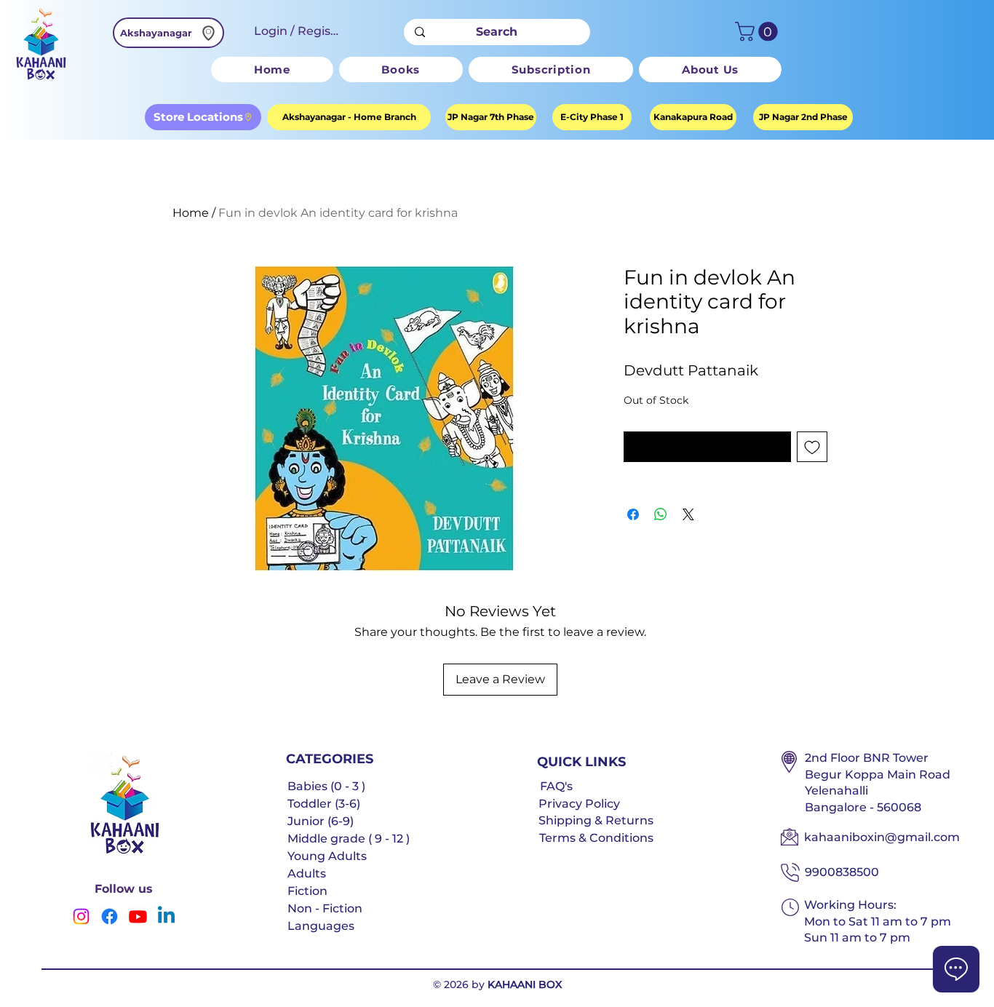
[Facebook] (109, 916)
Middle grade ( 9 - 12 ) (348, 838)
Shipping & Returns (595, 820)
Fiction (307, 891)
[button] (758, 31)
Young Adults (327, 856)
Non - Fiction (324, 908)
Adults (306, 873)
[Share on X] (688, 514)
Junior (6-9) (320, 821)
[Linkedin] (166, 916)
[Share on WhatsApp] (660, 514)
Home (190, 213)
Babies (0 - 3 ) (326, 786)
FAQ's (556, 786)
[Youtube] (137, 916)
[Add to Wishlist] (812, 446)
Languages (320, 926)
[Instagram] (81, 916)
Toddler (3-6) (323, 804)
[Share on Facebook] (633, 514)
